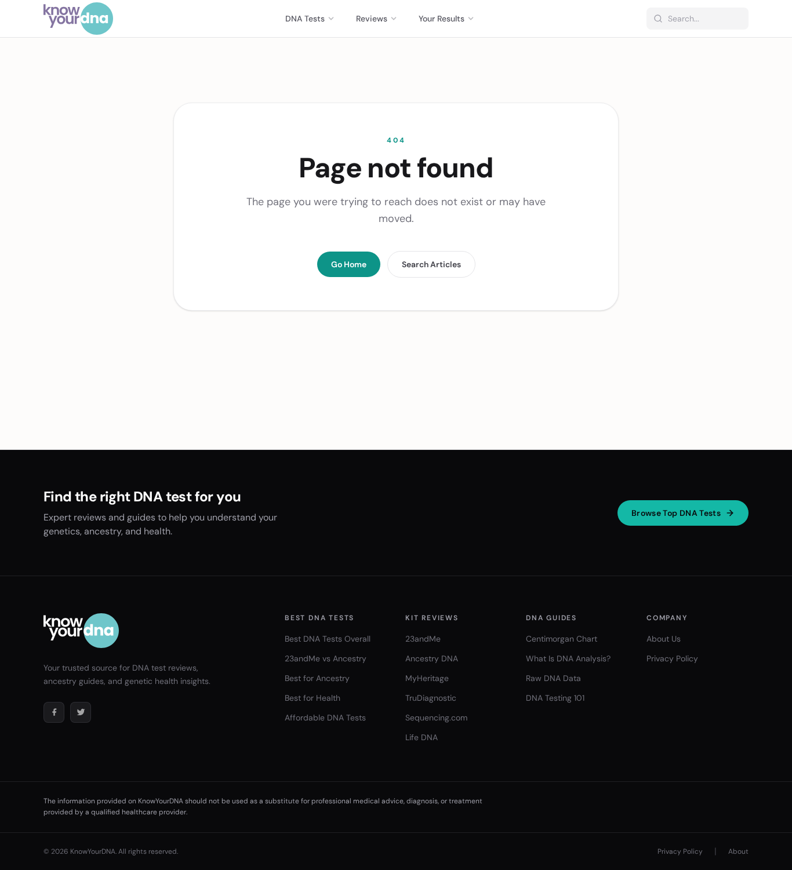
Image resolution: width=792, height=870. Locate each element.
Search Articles (431, 264)
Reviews (371, 18)
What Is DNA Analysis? (568, 658)
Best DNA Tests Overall (327, 639)
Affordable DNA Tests (325, 717)
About (738, 851)
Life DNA (421, 737)
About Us (663, 639)
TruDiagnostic (430, 698)
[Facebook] (53, 712)
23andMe (423, 639)
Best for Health (312, 698)
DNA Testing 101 (555, 698)
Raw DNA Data (553, 678)
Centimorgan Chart (561, 639)
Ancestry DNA (431, 658)
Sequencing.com (436, 717)
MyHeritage (427, 678)
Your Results (441, 18)
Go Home (348, 264)
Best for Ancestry (317, 678)
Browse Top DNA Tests (676, 513)
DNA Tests (305, 18)
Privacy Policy (672, 658)
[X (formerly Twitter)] (80, 712)
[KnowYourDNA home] (78, 18)
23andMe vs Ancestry (325, 658)
